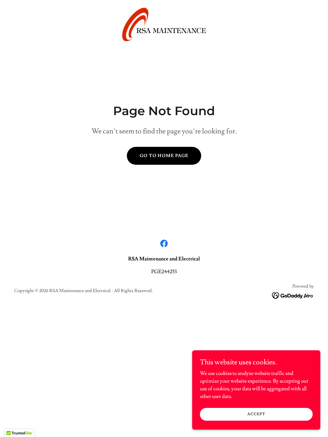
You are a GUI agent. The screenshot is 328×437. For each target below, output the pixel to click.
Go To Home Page (164, 156)
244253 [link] (169, 271)
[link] (164, 23)
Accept (256, 414)
